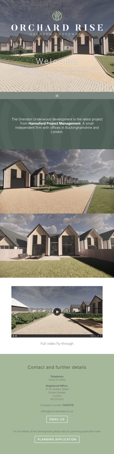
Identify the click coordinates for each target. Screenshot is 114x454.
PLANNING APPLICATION (57, 439)
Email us (57, 419)
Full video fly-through (57, 344)
